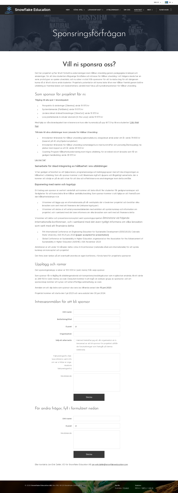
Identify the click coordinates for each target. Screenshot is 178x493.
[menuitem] (68, 10)
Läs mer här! (40, 160)
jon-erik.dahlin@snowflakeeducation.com (110, 464)
